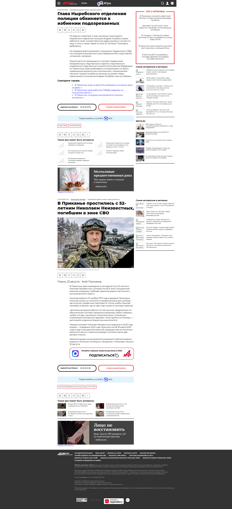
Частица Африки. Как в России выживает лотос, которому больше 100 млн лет (159, 112)
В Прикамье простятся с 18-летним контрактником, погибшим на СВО (116, 406)
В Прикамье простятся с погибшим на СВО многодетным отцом (80, 413)
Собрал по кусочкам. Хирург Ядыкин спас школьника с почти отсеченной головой (160, 205)
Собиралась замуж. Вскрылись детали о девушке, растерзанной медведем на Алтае (158, 221)
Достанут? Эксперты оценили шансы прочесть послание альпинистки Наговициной (160, 245)
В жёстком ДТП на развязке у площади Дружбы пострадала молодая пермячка (155, 57)
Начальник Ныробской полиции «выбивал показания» (80, 144)
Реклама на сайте (114, 453)
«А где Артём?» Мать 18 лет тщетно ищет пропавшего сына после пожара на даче (159, 96)
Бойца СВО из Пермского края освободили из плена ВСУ (79, 405)
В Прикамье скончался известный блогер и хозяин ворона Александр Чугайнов (155, 18)
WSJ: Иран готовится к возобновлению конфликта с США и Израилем (159, 125)
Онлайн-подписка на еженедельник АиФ (90, 455)
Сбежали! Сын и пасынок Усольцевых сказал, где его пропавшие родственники (160, 72)
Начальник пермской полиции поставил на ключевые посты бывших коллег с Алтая (117, 145)
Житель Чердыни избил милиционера (115, 152)
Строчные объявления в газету (141, 455)
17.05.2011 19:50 (63, 10)
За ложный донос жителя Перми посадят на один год (80, 152)
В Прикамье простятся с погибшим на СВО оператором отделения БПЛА (118, 413)
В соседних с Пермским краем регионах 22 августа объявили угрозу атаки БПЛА (155, 37)
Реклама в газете (130, 453)
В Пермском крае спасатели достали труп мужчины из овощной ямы (155, 47)
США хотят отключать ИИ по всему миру (158, 141)
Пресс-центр (100, 453)
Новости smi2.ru (66, 192)
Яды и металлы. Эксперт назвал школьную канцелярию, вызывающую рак (158, 213)
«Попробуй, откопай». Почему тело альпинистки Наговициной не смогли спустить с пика (159, 88)
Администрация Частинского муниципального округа (78, 269)
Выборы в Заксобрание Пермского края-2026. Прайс (120, 458)
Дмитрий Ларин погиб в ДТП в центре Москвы (157, 133)
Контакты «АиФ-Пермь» (117, 455)
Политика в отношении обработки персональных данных (93, 483)
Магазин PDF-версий (147, 453)
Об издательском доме (84, 453)
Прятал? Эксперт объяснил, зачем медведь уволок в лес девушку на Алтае (159, 104)
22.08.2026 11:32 (63, 199)
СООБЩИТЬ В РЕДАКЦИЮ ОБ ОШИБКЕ (88, 460)
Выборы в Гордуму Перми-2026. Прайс (157, 458)
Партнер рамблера (95, 500)
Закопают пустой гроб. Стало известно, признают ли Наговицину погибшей (155, 28)
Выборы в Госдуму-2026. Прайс (86, 458)
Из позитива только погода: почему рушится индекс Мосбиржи (159, 157)
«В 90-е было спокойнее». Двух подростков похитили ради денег (159, 79)
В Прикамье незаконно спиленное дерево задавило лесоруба (79, 160)
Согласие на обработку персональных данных (89, 481)
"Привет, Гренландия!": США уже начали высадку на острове (157, 149)
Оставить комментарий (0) (116, 107)
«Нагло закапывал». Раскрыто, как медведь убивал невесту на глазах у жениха (159, 237)
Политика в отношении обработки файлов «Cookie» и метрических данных (99, 484)
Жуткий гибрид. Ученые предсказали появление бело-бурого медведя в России (160, 229)
